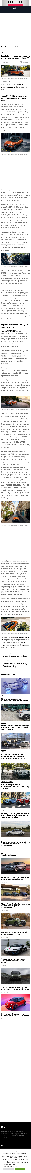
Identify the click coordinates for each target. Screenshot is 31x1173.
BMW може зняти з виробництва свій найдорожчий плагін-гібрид (14, 933)
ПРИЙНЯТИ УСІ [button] (20, 1169)
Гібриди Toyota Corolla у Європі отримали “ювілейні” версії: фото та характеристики (15, 906)
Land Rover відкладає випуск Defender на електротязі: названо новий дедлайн (15, 988)
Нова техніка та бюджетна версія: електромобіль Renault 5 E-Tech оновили (15, 1015)
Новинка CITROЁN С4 (8, 331)
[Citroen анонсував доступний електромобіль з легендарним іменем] (15, 686)
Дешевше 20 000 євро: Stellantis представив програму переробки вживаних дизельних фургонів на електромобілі (13, 757)
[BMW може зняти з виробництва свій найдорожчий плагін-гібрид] (15, 921)
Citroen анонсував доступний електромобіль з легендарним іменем (14, 700)
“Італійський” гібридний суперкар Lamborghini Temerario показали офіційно (13, 961)
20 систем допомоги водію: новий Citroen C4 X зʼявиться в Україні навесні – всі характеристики (15, 844)
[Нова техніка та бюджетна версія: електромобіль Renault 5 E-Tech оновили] (15, 1002)
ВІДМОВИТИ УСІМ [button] (8, 1169)
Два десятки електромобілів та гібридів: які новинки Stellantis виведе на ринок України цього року (15, 727)
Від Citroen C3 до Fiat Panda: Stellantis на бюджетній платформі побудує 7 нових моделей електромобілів (15, 815)
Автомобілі (4, 781)
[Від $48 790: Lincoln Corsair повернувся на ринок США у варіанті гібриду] (15, 866)
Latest (15, 8)
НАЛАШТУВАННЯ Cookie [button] (10, 1166)
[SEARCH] (29, 11)
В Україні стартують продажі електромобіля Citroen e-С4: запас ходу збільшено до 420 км (15, 786)
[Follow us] (27, 11)
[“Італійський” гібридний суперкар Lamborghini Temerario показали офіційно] (15, 947)
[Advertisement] (15, 29)
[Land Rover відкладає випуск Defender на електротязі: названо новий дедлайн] (15, 976)
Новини (3, 696)
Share (3, 67)
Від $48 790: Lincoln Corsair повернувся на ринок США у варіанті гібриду (15, 878)
